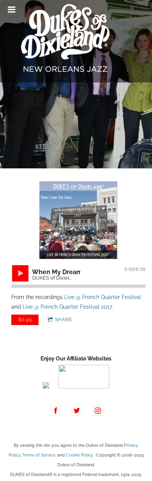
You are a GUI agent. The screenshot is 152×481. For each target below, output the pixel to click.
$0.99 (25, 319)
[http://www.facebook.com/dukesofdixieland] (56, 411)
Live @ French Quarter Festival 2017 (67, 307)
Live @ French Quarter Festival (102, 297)
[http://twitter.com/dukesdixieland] (77, 411)
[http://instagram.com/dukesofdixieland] (98, 411)
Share (63, 319)
